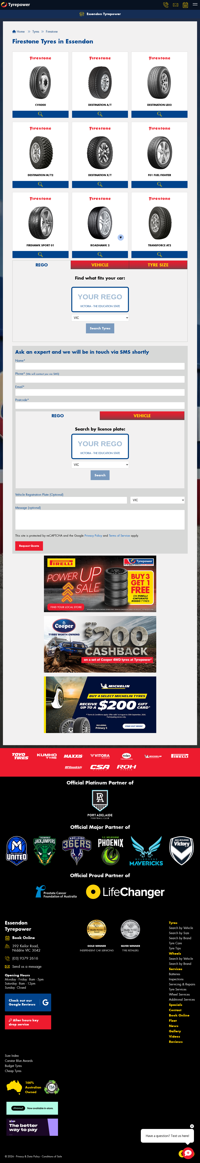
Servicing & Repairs (182, 984)
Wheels (175, 953)
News (173, 1026)
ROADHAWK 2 (100, 245)
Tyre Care (175, 943)
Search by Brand (180, 938)
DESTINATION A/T (100, 105)
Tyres (173, 923)
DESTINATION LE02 (159, 105)
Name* (20, 361)
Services (175, 969)
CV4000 (40, 105)
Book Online (179, 1015)
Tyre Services (177, 989)
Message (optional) (28, 508)
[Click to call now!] (166, 5)
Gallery (175, 1031)
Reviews (176, 1042)
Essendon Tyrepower (103, 14)
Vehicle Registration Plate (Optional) (39, 495)
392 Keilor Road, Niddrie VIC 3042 (26, 948)
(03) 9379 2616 (25, 958)
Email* (19, 387)
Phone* (37, 374)
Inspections (176, 979)
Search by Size (179, 933)
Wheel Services (179, 994)
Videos (174, 1036)
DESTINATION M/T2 (40, 175)
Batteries (174, 974)
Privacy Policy (93, 536)
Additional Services (182, 999)
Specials (175, 1005)
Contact (175, 1010)
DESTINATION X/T (100, 175)
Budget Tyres (13, 1066)
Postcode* (22, 400)
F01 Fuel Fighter (159, 175)
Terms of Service (119, 536)
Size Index (12, 1056)
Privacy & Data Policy (28, 1156)
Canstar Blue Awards (19, 1061)
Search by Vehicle (181, 928)
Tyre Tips (175, 948)
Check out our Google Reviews (22, 1002)
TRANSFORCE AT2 (159, 245)
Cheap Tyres (13, 1071)
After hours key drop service (23, 1022)
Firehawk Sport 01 (40, 245)
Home (20, 32)
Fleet (173, 1020)
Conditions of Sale (52, 1156)
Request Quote (29, 546)
